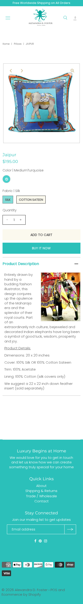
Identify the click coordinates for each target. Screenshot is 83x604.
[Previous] (11, 71)
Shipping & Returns (41, 490)
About (41, 485)
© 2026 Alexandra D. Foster (24, 589)
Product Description (21, 263)
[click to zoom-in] (72, 71)
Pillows (17, 44)
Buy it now (41, 248)
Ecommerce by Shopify (21, 594)
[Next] (22, 71)
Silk (8, 199)
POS (53, 589)
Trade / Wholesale (41, 496)
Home (6, 44)
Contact (41, 501)
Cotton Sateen (31, 199)
